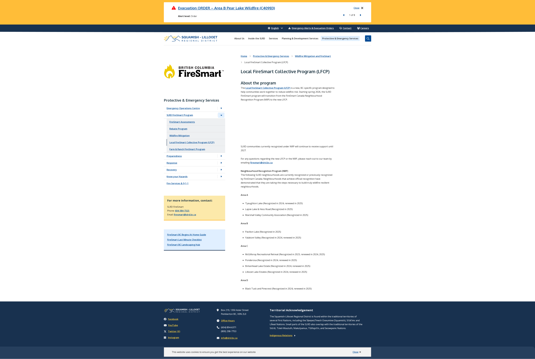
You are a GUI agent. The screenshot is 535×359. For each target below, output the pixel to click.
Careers (364, 28)
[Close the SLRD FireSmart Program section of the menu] (221, 115)
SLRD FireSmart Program (180, 115)
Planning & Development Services (300, 38)
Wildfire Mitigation (179, 135)
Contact (347, 28)
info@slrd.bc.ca (229, 337)
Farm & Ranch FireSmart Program (187, 149)
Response (172, 162)
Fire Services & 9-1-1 (178, 183)
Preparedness (174, 156)
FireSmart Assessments (182, 121)
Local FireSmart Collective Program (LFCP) (191, 142)
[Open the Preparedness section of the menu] (221, 156)
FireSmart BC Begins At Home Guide (186, 234)
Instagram (173, 337)
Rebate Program (178, 128)
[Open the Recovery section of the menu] (221, 169)
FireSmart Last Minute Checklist (184, 239)
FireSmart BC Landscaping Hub (183, 244)
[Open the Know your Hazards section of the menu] (221, 176)
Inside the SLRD (256, 38)
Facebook (173, 319)
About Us (239, 38)
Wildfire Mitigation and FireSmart (313, 56)
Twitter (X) (174, 331)
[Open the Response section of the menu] (221, 163)
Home (244, 56)
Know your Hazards (177, 176)
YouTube (173, 325)
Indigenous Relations (281, 335)
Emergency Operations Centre (183, 108)
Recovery (172, 169)
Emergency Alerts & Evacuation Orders (313, 28)
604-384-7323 (182, 210)
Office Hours (228, 320)
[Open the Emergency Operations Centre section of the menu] (221, 108)
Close (355, 352)
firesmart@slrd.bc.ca (185, 214)
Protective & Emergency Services (340, 38)
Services (273, 38)
